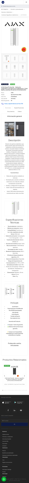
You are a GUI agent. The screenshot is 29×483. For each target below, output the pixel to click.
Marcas (4, 450)
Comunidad (5, 457)
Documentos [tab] (11, 111)
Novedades (5, 466)
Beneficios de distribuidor (8, 452)
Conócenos (5, 447)
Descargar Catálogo (6, 469)
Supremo (4, 476)
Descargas (4, 473)
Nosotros (4, 431)
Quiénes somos (5, 434)
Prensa (3, 471)
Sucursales (4, 443)
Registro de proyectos (7, 462)
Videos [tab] (20, 111)
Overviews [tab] (8, 108)
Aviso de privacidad (6, 439)
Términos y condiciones (7, 436)
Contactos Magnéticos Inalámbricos (9, 15)
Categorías (5, 9)
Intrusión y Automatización (17, 9)
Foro (3, 460)
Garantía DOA (5, 441)
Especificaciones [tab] (19, 108)
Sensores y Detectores (6, 12)
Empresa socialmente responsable (9, 455)
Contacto (4, 445)
